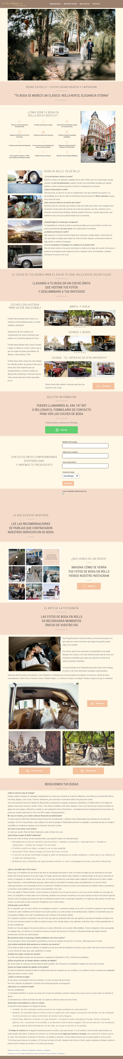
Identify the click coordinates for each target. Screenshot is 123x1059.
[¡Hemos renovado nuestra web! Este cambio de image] (51, 557)
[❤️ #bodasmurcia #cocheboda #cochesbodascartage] (17, 574)
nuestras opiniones (75, 491)
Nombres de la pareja (69, 442)
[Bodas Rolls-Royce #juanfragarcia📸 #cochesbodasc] (51, 574)
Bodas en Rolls (55, 4)
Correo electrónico (69, 462)
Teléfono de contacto (70, 452)
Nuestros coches (70, 4)
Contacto (96, 4)
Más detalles (85, 4)
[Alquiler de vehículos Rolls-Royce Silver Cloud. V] (17, 591)
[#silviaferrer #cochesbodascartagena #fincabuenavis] (17, 557)
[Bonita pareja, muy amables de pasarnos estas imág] (34, 574)
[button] (46, 318)
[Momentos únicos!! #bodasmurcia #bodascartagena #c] (34, 591)
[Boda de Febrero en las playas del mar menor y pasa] (51, 591)
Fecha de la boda (68, 472)
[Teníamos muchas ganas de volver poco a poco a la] (34, 557)
